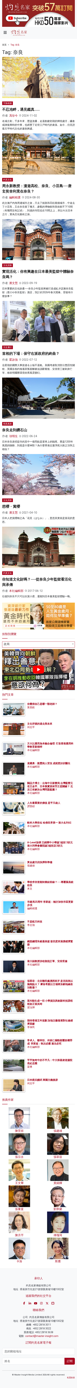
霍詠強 (13, 359)
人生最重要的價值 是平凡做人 (43, 802)
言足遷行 (7, 347)
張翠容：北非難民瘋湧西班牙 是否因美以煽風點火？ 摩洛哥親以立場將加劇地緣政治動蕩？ (50, 984)
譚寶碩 (31, 806)
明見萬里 (7, 424)
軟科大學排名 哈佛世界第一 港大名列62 (49, 822)
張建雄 (31, 865)
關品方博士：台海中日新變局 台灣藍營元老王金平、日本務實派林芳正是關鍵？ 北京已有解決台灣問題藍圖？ (50, 786)
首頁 (4, 45)
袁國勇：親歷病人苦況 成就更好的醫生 (48, 763)
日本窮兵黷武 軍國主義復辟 (42, 1079)
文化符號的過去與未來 (39, 723)
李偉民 (31, 1027)
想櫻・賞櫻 (11, 506)
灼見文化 (7, 179)
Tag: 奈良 (15, 45)
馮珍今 (13, 115)
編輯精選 (15, 197)
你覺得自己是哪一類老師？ (42, 703)
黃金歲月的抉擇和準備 (39, 862)
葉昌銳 (31, 707)
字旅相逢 (7, 103)
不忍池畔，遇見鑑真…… (21, 109)
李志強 (31, 925)
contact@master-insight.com (41, 1336)
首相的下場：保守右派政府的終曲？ (30, 353)
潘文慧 (13, 283)
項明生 (13, 436)
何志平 (31, 727)
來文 (29, 888)
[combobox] (38, 644)
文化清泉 (7, 265)
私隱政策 (71, 1377)
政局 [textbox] (6, 644)
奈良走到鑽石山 (14, 430)
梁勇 (29, 1066)
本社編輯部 (16, 591)
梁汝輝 (31, 1007)
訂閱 (70, 1361)
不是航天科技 (34, 921)
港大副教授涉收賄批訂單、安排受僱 (47, 961)
